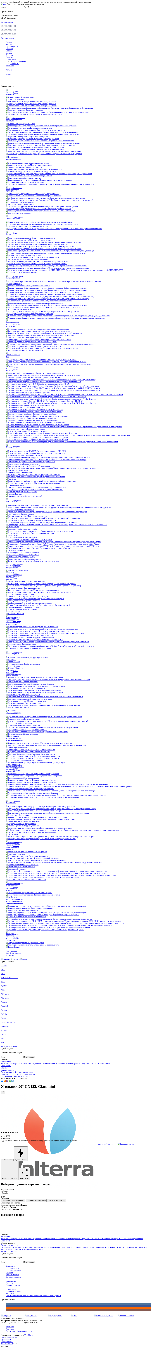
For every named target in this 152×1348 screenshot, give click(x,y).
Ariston (4, 1018)
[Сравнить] (2, 1092)
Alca (3, 990)
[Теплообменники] (16, 220)
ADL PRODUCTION (9, 978)
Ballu (3, 1038)
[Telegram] (12, 1081)
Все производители (9, 1046)
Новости (9, 49)
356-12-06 (8, 34)
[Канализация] (15, 449)
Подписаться (29, 1057)
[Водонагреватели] (16, 279)
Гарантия (9, 57)
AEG (3, 982)
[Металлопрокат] (16, 655)
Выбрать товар (7, 1160)
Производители (12, 46)
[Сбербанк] (12, 1315)
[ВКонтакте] (2, 1081)
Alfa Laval (5, 994)
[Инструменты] (15, 503)
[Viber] (7, 1081)
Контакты (10, 66)
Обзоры (9, 51)
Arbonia (4, 1010)
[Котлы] (15, 236)
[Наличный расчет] (129, 1144)
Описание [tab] (6, 1200)
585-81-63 (8, 30)
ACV (3, 974)
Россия (4, 966)
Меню (8, 74)
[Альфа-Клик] (36, 1315)
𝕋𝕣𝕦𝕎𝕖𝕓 (28, 1335)
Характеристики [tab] (18, 1200)
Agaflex (4, 986)
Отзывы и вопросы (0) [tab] (56, 1200)
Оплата (9, 53)
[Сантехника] (15, 804)
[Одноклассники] (5, 1081)
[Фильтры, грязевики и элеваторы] (15, 940)
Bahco (3, 1034)
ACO (3, 970)
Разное (17, 947)
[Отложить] (4, 1092)
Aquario (4, 1002)
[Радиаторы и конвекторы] (15, 327)
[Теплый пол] (15, 357)
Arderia (4, 1014)
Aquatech (4, 1006)
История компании (18, 61)
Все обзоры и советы (9, 1245)
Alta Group (5, 998)
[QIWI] (82, 1315)
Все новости (6, 1061)
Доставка (9, 55)
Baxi (3, 1042)
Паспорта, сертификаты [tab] (36, 1200)
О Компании (11, 59)
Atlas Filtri (5, 1026)
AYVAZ (4, 1030)
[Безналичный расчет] (105, 1144)
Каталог (9, 44)
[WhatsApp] (10, 1081)
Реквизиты (14, 64)
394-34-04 (8, 26)
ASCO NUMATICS (9, 1022)
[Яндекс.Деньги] (59, 1315)
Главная (9, 42)
